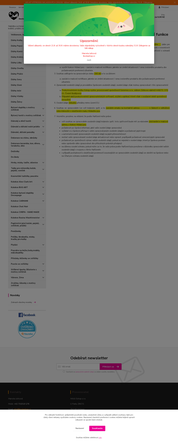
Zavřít (89, 60)
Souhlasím (97, 428)
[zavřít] (149, 7)
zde (100, 437)
